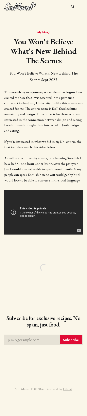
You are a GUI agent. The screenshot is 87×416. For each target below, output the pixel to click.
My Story (43, 32)
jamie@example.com (43, 339)
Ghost (67, 388)
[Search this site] (73, 6)
